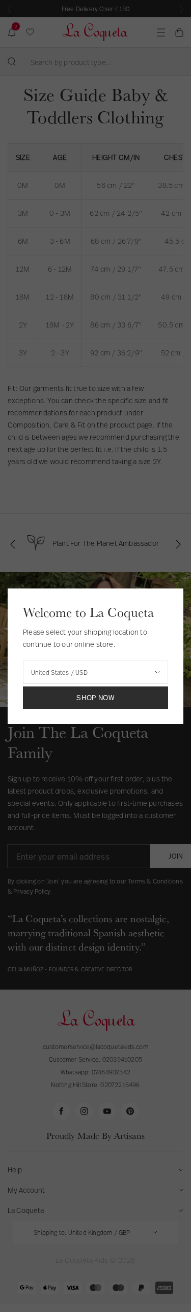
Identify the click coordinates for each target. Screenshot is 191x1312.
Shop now (95, 697)
